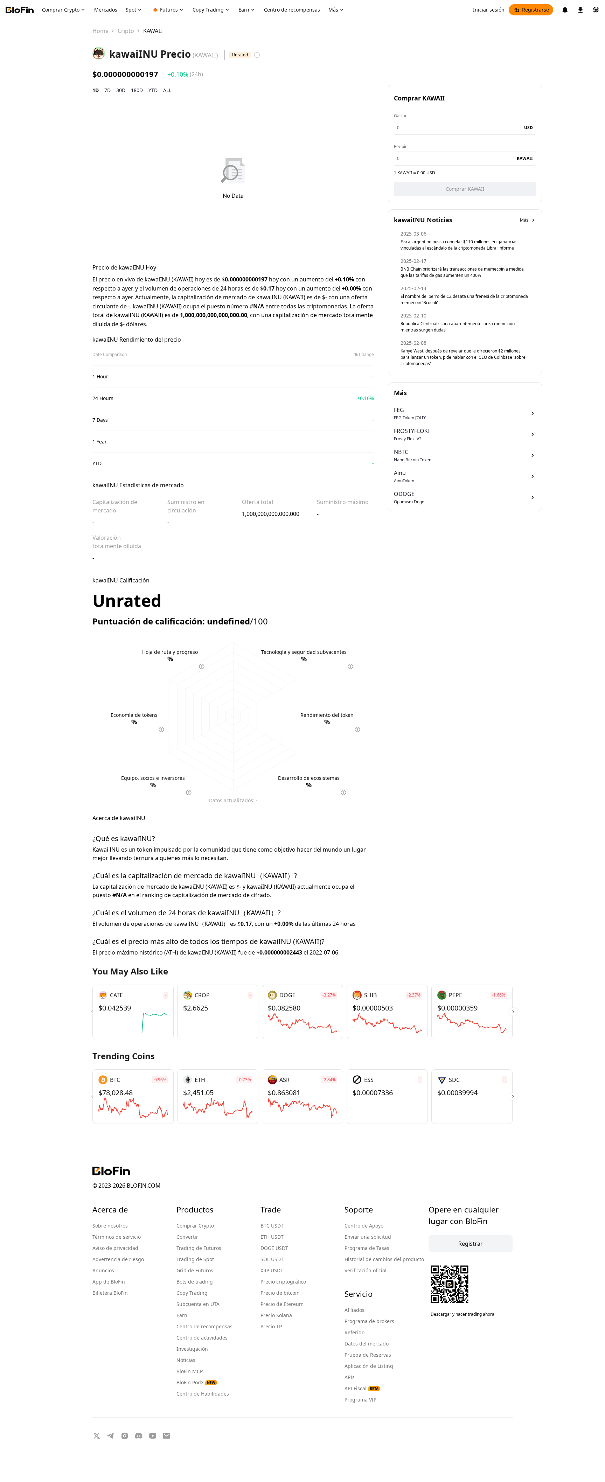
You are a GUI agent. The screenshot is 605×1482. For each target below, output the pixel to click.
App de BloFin (108, 1281)
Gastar (400, 116)
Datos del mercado (367, 1343)
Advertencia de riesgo (118, 1259)
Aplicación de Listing (369, 1366)
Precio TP (271, 1326)
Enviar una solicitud (368, 1236)
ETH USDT (272, 1236)
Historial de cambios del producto (384, 1259)
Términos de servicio (116, 1236)
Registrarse (535, 9)
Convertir (187, 1236)
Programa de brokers (369, 1321)
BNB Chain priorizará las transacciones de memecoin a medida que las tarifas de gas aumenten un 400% (462, 272)
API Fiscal (361, 1388)
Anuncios (103, 1270)
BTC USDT (272, 1225)
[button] (513, 1012)
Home (100, 31)
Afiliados (354, 1310)
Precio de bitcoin (280, 1292)
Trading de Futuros (198, 1248)
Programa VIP (360, 1399)
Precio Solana (276, 1315)
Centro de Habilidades (202, 1393)
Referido (354, 1332)
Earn (181, 1315)
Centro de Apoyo (364, 1225)
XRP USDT (271, 1270)
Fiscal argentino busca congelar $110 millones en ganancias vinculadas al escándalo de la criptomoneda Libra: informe (459, 245)
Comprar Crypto (195, 1225)
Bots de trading (194, 1281)
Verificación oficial (366, 1270)
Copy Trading (192, 1292)
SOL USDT (272, 1259)
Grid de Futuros (194, 1270)
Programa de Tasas (367, 1248)
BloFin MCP (189, 1371)
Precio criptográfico (283, 1281)
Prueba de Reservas (368, 1354)
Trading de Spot (195, 1259)
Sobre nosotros (110, 1225)
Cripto (126, 31)
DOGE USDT (274, 1248)
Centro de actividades (202, 1337)
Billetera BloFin (110, 1292)
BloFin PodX (195, 1382)
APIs (350, 1377)
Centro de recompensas (204, 1326)
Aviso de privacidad (115, 1248)
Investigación (192, 1348)
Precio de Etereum (282, 1304)
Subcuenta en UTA (198, 1304)
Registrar (470, 1243)
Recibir (400, 146)
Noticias (185, 1360)
